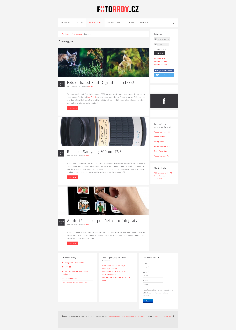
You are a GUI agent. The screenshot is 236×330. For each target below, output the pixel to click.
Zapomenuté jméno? (161, 61)
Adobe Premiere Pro (161, 156)
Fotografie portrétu (69, 278)
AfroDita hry (157, 316)
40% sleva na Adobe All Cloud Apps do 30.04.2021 (163, 176)
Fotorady (65, 23)
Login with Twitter (165, 75)
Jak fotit (79, 23)
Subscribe (147, 301)
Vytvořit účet (159, 58)
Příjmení (145, 281)
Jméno (146, 272)
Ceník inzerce (168, 316)
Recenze (91, 86)
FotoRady (65, 34)
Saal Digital (91, 97)
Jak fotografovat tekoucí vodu (73, 262)
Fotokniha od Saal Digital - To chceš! (100, 82)
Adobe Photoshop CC (162, 137)
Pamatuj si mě (161, 49)
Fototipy (130, 23)
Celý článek (72, 108)
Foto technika (95, 23)
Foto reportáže (114, 23)
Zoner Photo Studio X (162, 151)
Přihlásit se (160, 53)
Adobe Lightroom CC (162, 132)
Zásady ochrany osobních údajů (133, 316)
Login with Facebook (165, 70)
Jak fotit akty (67, 267)
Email (145, 263)
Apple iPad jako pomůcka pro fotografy (102, 221)
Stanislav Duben (114, 316)
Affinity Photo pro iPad (162, 146)
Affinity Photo (159, 141)
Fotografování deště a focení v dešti (75, 283)
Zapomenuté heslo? (161, 64)
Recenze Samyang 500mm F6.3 (94, 152)
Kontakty (144, 23)
